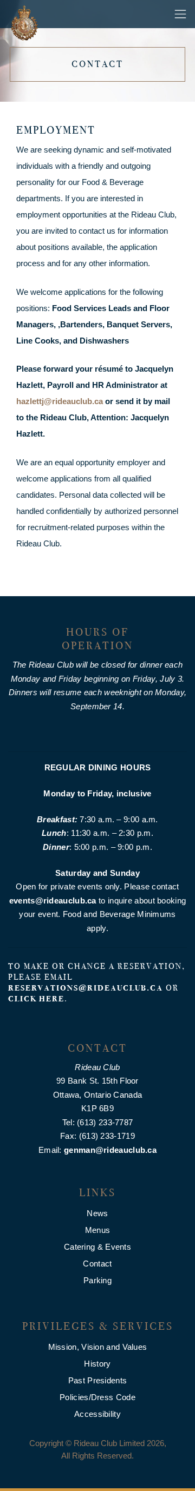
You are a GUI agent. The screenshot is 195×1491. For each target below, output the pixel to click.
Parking (97, 1280)
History (97, 1363)
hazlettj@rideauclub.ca (59, 401)
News (97, 1213)
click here (36, 999)
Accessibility (97, 1414)
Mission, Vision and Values (97, 1346)
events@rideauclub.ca (52, 900)
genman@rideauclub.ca (110, 1149)
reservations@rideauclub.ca (85, 988)
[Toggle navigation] (180, 14)
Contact (97, 1263)
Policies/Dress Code (97, 1397)
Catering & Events (97, 1246)
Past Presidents (97, 1380)
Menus (97, 1230)
